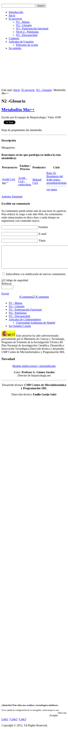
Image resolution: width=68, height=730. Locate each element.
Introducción (16, 12)
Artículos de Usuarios (21, 41)
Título (42, 240)
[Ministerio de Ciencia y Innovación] (8, 335)
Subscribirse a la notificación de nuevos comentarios (35, 274)
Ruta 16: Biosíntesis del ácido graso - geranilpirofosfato (56, 177)
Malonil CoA (36, 181)
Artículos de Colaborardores (25, 319)
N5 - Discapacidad (26, 35)
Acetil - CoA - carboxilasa (24, 181)
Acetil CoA (8, 179)
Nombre (43, 227)
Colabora (14, 38)
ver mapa (51, 189)
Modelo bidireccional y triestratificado (34, 366)
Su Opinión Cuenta (20, 325)
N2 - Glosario (24, 25)
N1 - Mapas (23, 21)
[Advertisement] (34, 70)
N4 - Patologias (17, 312)
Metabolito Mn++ (18, 109)
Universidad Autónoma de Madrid (35, 322)
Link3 (22, 719)
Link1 (4, 719)
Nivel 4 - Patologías (27, 31)
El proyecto (15, 18)
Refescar (6, 283)
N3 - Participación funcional (32, 28)
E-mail (42, 233)
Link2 (13, 719)
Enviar (5, 293)
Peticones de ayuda (27, 44)
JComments (26, 296)
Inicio (12, 15)
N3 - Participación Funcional (25, 309)
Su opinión (15, 48)
